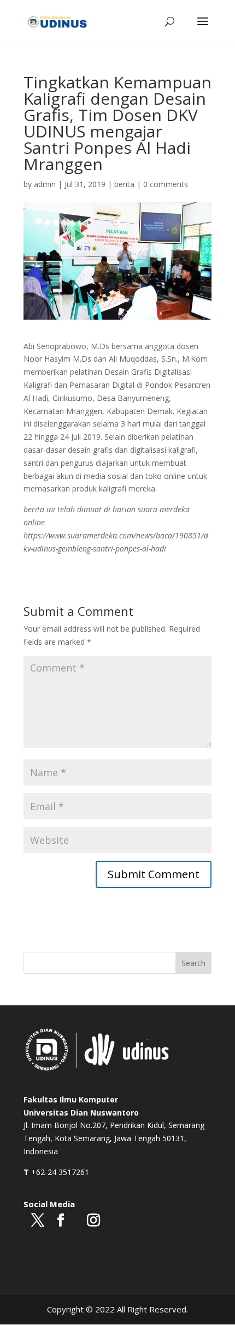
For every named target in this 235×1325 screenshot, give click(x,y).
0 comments (165, 184)
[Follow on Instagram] (93, 1220)
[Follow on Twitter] (37, 1220)
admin (45, 184)
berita (124, 184)
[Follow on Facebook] (60, 1220)
